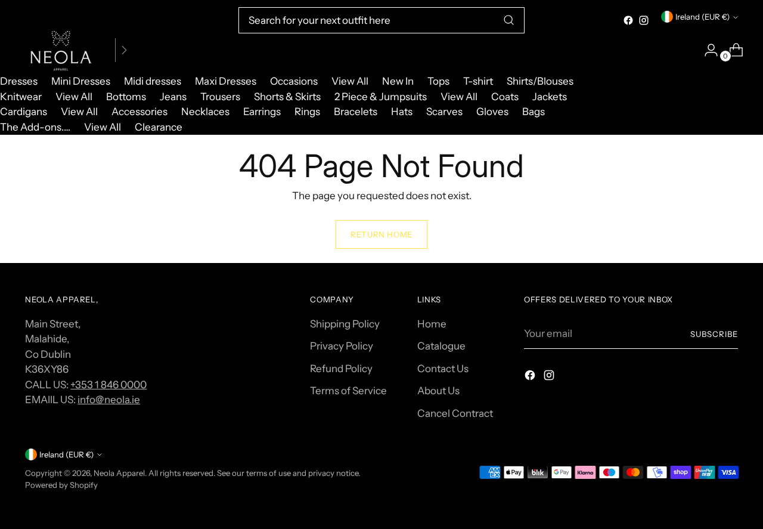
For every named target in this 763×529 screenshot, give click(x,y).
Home (431, 324)
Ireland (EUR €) (702, 16)
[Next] (124, 50)
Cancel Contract (455, 413)
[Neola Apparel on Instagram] (643, 20)
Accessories (139, 111)
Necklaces (205, 111)
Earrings (262, 111)
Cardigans (23, 111)
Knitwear (21, 97)
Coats (505, 97)
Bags (533, 111)
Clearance (158, 127)
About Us (438, 391)
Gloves (492, 111)
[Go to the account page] (706, 50)
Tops (438, 81)
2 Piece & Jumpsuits (380, 97)
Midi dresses (152, 81)
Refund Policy (341, 369)
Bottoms (126, 97)
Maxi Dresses (225, 81)
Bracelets (355, 111)
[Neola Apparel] (61, 50)
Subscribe (714, 334)
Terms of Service (348, 391)
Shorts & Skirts (287, 97)
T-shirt (478, 81)
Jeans (173, 97)
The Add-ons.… (35, 127)
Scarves (444, 111)
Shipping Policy (345, 324)
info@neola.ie (108, 400)
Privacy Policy (341, 346)
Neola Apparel (119, 473)
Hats (401, 111)
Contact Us (443, 369)
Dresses (19, 81)
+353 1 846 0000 (108, 385)
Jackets (549, 97)
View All (349, 81)
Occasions (294, 81)
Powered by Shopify (61, 485)
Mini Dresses (80, 81)
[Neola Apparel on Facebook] (628, 20)
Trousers (220, 97)
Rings (307, 111)
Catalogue (441, 346)
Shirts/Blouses (540, 81)
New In (398, 81)
